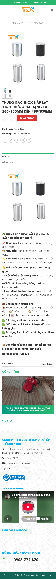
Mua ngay (27, 117)
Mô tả (5, 156)
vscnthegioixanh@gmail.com (19, 463)
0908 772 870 (22, 2)
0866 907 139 (41, 2)
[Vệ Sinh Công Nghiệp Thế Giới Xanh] (28, 10)
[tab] (28, 156)
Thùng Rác (18, 128)
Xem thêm (47, 363)
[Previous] (2, 396)
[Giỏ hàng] (52, 10)
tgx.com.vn (8, 468)
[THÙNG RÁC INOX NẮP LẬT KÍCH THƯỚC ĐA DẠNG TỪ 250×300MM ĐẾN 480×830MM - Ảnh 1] (28, 56)
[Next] (53, 396)
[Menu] (4, 10)
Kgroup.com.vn (44, 575)
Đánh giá (7, 162)
